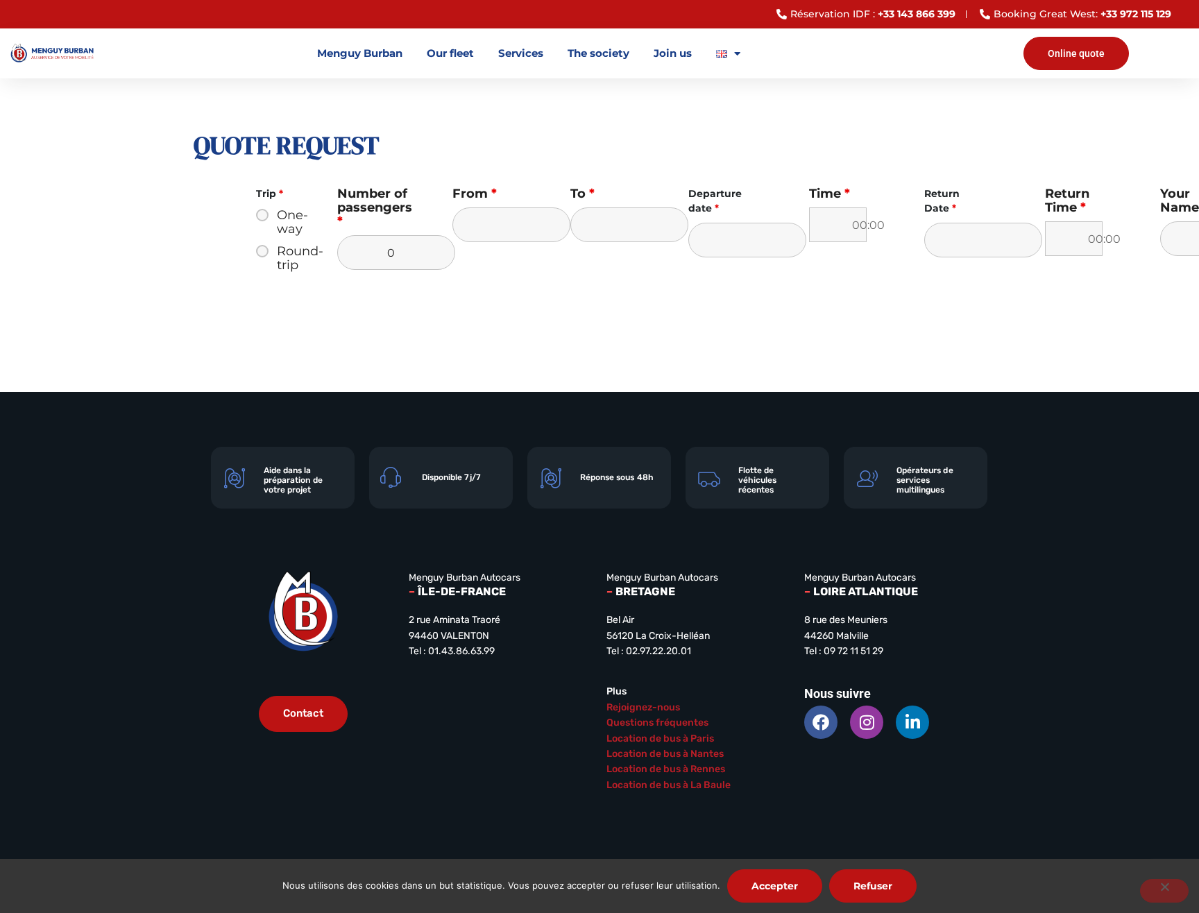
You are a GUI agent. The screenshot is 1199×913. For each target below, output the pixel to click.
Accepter (774, 886)
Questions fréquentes (657, 722)
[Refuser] (1164, 891)
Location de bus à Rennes (665, 769)
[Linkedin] (912, 722)
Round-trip (280, 258)
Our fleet (450, 53)
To (582, 193)
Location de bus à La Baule (668, 785)
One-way (280, 222)
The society (598, 53)
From (474, 193)
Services (520, 53)
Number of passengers (374, 207)
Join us (673, 53)
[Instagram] (866, 722)
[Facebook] (820, 722)
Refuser (872, 886)
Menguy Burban (359, 53)
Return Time (1067, 200)
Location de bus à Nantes (665, 754)
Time (829, 193)
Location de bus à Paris (660, 738)
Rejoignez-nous (643, 707)
